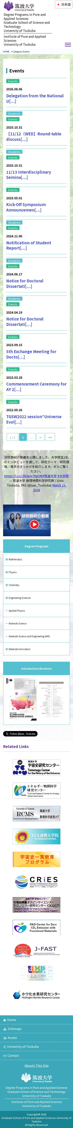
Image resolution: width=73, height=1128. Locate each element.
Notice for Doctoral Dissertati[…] (24, 283)
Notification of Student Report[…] (28, 245)
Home (11, 1019)
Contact (13, 1055)
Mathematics (15, 559)
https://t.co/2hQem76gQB (23, 475)
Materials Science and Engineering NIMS (29, 636)
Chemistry (14, 585)
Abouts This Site (37, 1065)
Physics (13, 572)
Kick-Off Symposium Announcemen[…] (26, 207)
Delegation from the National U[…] (35, 98)
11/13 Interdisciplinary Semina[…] (28, 174)
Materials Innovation (19, 649)
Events (13, 81)
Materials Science (17, 623)
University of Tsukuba (23, 1046)
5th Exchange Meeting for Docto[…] (31, 354)
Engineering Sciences (20, 597)
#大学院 (63, 475)
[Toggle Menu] (68, 45)
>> (50, 437)
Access (12, 1037)
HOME (6, 51)
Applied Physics (17, 610)
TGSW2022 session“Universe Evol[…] (34, 419)
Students (14, 113)
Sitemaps (15, 1028)
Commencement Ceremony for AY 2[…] (36, 386)
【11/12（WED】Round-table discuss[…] (33, 136)
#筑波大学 (49, 475)
